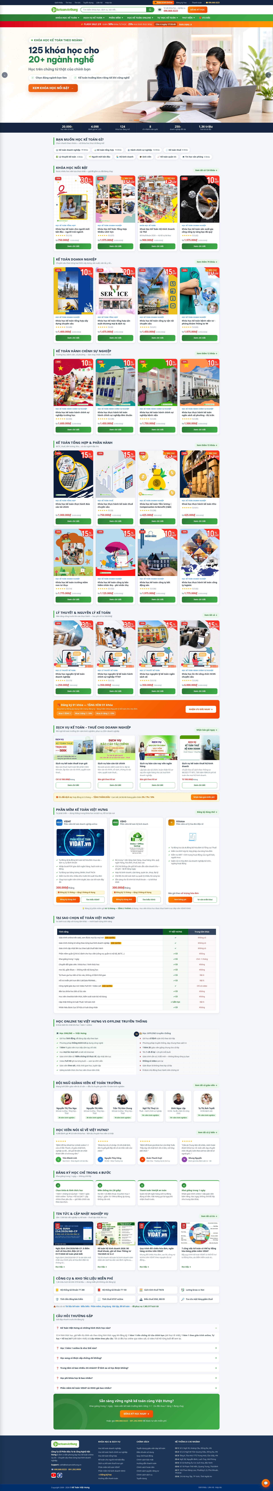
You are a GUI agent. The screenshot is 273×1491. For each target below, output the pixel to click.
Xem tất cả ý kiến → (207, 1132)
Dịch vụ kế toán (94, 17)
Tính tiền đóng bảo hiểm (69, 1299)
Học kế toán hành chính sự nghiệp (112, 1452)
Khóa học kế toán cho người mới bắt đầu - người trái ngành (72, 230)
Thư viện (188, 17)
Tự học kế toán (167, 17)
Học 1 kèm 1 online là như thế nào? (78, 1348)
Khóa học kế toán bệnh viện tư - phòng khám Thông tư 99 (198, 322)
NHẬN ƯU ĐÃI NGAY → (201, 709)
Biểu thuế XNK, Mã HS (152, 1299)
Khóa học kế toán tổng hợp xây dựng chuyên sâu (72, 322)
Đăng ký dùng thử (68, 899)
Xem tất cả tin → (209, 1216)
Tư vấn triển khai (205, 899)
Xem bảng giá (180, 899)
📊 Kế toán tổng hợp (107, 150)
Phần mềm (116, 17)
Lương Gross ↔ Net (192, 1290)
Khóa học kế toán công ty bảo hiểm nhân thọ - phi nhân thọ (113, 584)
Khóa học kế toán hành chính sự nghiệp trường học (72, 414)
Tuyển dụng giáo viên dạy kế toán (151, 1448)
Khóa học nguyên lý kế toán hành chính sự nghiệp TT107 (115, 675)
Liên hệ (99, 2)
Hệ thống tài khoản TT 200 (69, 1290)
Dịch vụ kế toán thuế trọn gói (71, 763)
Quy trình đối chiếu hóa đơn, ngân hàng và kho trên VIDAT (157, 1250)
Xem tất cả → (210, 615)
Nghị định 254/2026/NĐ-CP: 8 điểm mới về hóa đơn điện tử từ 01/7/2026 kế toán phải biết (73, 1251)
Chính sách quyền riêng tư (148, 1471)
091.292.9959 (136, 1420)
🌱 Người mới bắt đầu (99, 157)
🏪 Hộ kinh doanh (124, 157)
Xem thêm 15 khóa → (207, 445)
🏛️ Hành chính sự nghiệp (144, 150)
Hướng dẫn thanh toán (108, 1478)
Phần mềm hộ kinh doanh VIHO (111, 1471)
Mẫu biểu (85, 1306)
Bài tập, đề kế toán (121, 1306)
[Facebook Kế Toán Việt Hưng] (59, 1476)
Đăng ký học (181, 2)
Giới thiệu (59, 2)
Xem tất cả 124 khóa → (206, 170)
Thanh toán (197, 2)
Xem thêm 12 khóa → (207, 353)
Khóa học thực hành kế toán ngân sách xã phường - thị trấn (198, 414)
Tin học (69, 2)
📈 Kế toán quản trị (166, 157)
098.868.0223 (214, 2)
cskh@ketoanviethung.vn (70, 1464)
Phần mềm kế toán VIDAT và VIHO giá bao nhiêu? (85, 1387)
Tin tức (77, 2)
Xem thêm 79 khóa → (207, 262)
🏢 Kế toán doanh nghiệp (72, 150)
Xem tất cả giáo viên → (206, 1085)
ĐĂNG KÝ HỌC (197, 9)
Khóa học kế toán (67, 17)
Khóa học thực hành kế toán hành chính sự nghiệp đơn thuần (115, 414)
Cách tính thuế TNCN (151, 1290)
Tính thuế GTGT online (110, 1299)
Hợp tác (108, 2)
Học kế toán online (140, 17)
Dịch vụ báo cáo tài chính (111, 763)
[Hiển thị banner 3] (141, 120)
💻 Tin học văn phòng (196, 157)
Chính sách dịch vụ (144, 1474)
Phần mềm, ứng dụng (101, 1306)
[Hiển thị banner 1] (131, 120)
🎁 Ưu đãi (204, 17)
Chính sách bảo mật (145, 1459)
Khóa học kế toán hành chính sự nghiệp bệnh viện (157, 414)
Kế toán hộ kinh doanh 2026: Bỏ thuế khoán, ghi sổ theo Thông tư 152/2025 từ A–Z (114, 1251)
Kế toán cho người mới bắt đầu (111, 1459)
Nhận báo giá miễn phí (204, 797)
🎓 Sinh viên (145, 157)
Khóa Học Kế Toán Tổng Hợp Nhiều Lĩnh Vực (112, 230)
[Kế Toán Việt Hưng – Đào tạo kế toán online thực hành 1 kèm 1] (64, 9)
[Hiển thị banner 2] (135, 120)
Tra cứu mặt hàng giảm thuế (197, 1299)
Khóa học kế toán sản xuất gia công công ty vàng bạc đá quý (197, 230)
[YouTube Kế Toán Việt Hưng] (53, 1476)
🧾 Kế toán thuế (177, 150)
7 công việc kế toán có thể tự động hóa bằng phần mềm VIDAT (199, 1250)
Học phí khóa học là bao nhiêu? (76, 1378)
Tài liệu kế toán (72, 1306)
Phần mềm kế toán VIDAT (109, 1467)
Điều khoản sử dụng (145, 1452)
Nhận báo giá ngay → (207, 730)
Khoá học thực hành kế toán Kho (199, 503)
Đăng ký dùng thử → (207, 812)
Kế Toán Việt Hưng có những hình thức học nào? (85, 1327)
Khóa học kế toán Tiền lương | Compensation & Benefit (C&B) (155, 505)
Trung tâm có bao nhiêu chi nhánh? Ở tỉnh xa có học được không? (94, 1367)
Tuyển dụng (88, 2)
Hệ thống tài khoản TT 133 (111, 1290)
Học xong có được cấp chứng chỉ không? (81, 1358)
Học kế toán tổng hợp (107, 1456)
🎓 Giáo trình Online (163, 2)
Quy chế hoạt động (145, 1456)
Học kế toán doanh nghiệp (109, 1448)
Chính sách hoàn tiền (145, 1467)
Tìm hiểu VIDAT (92, 899)
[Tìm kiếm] (150, 9)
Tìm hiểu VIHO (149, 899)
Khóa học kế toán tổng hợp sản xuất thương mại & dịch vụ (114, 322)
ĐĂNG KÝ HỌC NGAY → (136, 1413)
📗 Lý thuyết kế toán (69, 157)
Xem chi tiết (73, 246)
